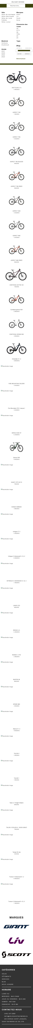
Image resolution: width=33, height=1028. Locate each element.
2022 (3, 55)
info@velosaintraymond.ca (16, 1016)
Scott (18, 18)
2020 (3, 53)
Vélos (4, 974)
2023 (3, 57)
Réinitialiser (21, 58)
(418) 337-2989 (9, 1013)
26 (17, 32)
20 (17, 36)
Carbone (5, 43)
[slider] (16, 50)
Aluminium (5, 45)
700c (18, 34)
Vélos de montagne (8, 14)
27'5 (18, 30)
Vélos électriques (8, 16)
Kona (18, 20)
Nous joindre (7, 984)
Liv (17, 16)
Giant (18, 14)
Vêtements (6, 976)
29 (17, 28)
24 (17, 38)
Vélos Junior (6, 22)
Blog (4, 981)
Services (5, 979)
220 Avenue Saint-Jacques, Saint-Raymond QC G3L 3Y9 (14, 1020)
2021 (3, 51)
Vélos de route (7, 18)
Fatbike (4, 20)
